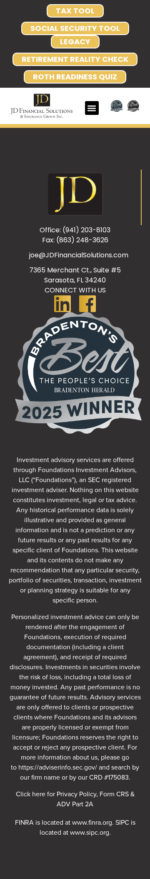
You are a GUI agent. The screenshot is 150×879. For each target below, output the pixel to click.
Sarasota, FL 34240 (75, 280)
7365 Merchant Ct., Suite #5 (75, 270)
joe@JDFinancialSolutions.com (78, 255)
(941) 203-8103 (86, 230)
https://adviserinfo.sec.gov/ (57, 767)
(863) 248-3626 (82, 240)
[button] (92, 108)
